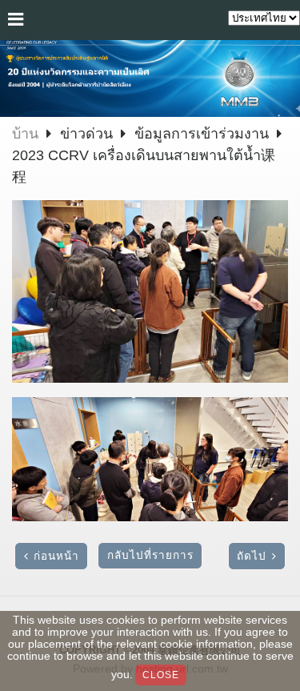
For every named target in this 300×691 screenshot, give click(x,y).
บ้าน (25, 134)
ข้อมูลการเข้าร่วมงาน (201, 134)
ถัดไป (251, 556)
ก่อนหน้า (56, 556)
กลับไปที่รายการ (150, 555)
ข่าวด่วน (88, 134)
